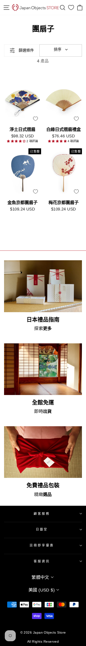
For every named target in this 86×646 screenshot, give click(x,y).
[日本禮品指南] (43, 286)
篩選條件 (26, 50)
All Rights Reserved (43, 641)
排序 (57, 49)
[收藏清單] (71, 7)
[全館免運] (43, 369)
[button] (17, 141)
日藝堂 (42, 529)
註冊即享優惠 (42, 545)
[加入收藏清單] (35, 118)
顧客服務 (42, 513)
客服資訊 (42, 561)
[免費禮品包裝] (43, 452)
